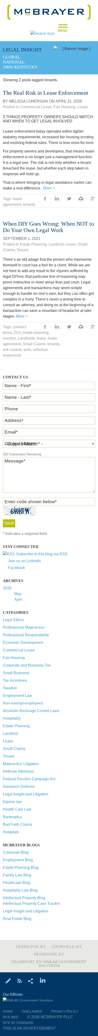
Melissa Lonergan (28, 101)
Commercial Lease (19, 650)
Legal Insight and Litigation (25, 794)
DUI (17, 333)
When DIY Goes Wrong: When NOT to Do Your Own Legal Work (48, 227)
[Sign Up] (8, 980)
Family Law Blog (17, 875)
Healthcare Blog (16, 883)
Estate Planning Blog (21, 868)
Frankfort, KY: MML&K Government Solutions (49, 964)
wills (27, 350)
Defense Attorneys (18, 771)
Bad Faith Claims (17, 824)
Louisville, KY (67, 947)
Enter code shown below (31, 501)
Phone (11, 408)
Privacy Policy (64, 1011)
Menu (63, 29)
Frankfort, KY (49, 954)
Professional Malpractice (23, 627)
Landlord (10, 733)
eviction (9, 338)
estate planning (36, 333)
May (17, 594)
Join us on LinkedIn (24, 561)
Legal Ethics (13, 620)
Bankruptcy (12, 817)
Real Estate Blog (17, 919)
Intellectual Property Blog (24, 898)
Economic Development (23, 643)
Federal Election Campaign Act (29, 779)
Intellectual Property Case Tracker (31, 903)
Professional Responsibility (26, 635)
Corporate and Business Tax (27, 665)
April (18, 599)
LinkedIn (57, 199)
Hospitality (12, 718)
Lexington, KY (31, 947)
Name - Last (18, 397)
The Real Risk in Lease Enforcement (45, 93)
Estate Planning (16, 726)
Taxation (10, 688)
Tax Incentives (15, 680)
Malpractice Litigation (21, 764)
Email (11, 432)
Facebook (16, 568)
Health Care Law (17, 809)
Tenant (8, 756)
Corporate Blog (16, 852)
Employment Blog (18, 860)
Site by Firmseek (18, 1023)
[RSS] (19, 980)
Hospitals (11, 832)
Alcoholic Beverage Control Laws (31, 711)
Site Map (10, 1017)
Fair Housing (14, 658)
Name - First (18, 385)
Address (14, 420)
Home (8, 1011)
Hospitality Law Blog (20, 890)
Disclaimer (32, 1011)
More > (49, 188)
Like (45, 199)
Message (15, 460)
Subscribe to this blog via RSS (42, 554)
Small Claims (14, 749)
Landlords (26, 338)
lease (41, 338)
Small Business (16, 673)
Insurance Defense (19, 787)
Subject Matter (20, 443)
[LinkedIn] (43, 980)
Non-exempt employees (23, 703)
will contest (12, 350)
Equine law (12, 802)
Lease (8, 741)
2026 (7, 588)
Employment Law (17, 696)
